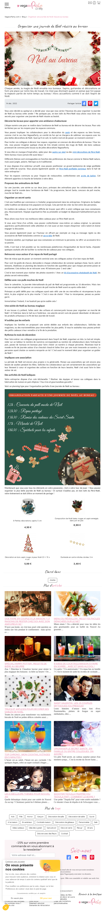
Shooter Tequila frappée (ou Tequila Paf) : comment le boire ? (74, 795)
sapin (67, 133)
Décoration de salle (56, 817)
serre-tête (47, 236)
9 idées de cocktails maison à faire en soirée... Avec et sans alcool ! (76, 665)
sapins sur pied (58, 152)
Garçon (40, 817)
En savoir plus (17, 898)
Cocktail (64, 834)
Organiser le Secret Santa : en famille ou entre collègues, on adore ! (74, 751)
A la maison (12, 822)
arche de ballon (88, 176)
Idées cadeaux (18, 828)
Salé (95, 822)
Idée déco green (35, 828)
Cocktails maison (44, 822)
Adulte (52, 580)
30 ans (90, 828)
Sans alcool (51, 828)
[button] (5, 907)
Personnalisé (84, 822)
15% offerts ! (89, 7)
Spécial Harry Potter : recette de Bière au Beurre (26, 665)
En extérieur (27, 822)
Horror (30, 817)
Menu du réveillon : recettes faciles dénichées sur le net (77, 620)
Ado (12, 817)
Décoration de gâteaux (64, 822)
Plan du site (9, 905)
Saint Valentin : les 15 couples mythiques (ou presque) (73, 704)
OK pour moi (46, 898)
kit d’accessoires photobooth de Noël (80, 273)
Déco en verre (66, 828)
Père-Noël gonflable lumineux (72, 169)
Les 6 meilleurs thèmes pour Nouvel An (27, 795)
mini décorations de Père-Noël (86, 152)
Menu (7, 7)
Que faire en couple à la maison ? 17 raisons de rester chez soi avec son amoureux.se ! (27, 621)
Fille (20, 817)
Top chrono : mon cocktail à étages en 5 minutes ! (27, 756)
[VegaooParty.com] (29, 7)
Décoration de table (76, 817)
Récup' (80, 828)
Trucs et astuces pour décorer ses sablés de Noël (27, 710)
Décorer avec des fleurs (46, 834)
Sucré (91, 817)
